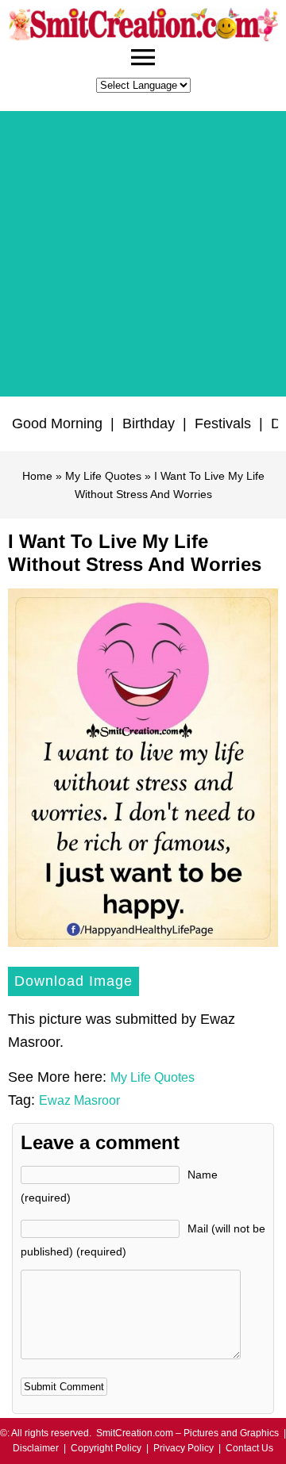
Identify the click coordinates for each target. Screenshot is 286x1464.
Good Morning (57, 423)
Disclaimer (36, 1448)
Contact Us (249, 1448)
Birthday (148, 423)
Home (37, 475)
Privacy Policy (183, 1448)
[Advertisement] (143, 254)
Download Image (73, 981)
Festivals (223, 423)
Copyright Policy (106, 1448)
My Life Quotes (103, 475)
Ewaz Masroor (79, 1100)
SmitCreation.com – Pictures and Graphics (187, 1433)
